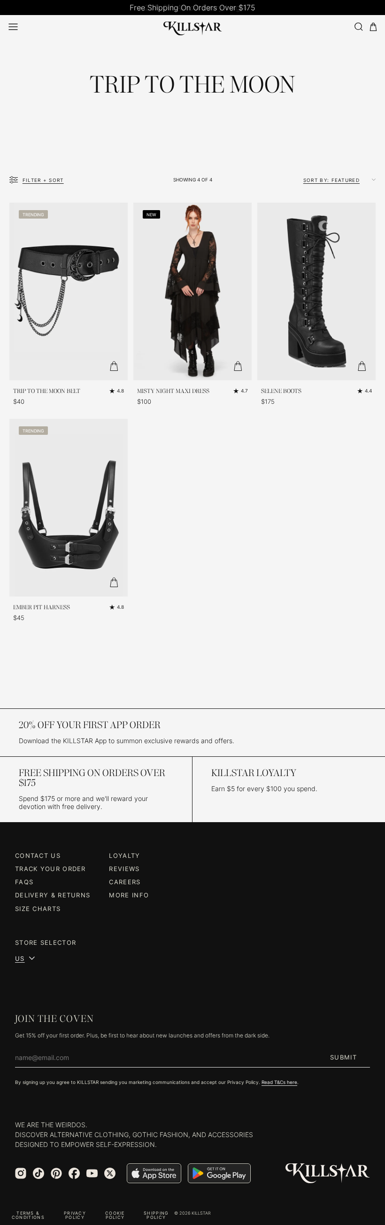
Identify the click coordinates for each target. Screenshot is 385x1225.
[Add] (113, 366)
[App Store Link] (154, 1173)
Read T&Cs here (279, 1082)
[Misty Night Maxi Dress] (192, 291)
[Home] (192, 27)
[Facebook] (74, 1173)
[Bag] (373, 27)
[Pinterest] (56, 1173)
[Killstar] (327, 1173)
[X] (110, 1173)
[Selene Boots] (316, 291)
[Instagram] (20, 1173)
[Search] (358, 26)
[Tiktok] (38, 1173)
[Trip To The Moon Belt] (68, 291)
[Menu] (13, 26)
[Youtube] (92, 1173)
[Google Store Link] (219, 1173)
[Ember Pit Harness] (68, 508)
